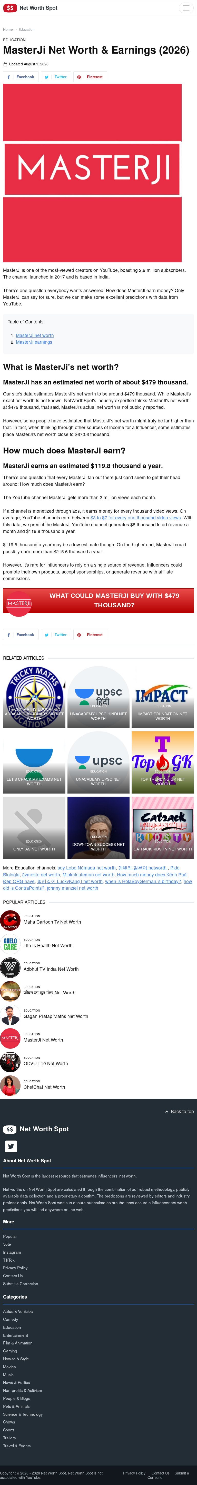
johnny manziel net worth (72, 888)
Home (8, 29)
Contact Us (13, 1275)
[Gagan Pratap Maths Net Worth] (10, 1014)
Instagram (12, 1252)
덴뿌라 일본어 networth (143, 867)
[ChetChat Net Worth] (10, 1085)
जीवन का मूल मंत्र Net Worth (49, 992)
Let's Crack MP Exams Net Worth (34, 781)
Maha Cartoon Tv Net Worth (52, 921)
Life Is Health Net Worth (48, 945)
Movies (9, 1366)
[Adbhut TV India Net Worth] (10, 967)
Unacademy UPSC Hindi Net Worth (98, 716)
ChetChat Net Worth (44, 1087)
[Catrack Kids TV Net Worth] (163, 828)
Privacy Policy (15, 1267)
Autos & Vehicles (18, 1311)
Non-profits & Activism (22, 1390)
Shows (9, 1421)
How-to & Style (16, 1358)
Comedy (10, 1319)
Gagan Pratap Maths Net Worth (56, 1016)
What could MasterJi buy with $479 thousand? (114, 600)
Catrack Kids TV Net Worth (163, 849)
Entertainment (15, 1335)
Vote (7, 1244)
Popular (10, 1236)
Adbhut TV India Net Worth (51, 969)
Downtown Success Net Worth (98, 846)
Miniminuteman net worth (88, 874)
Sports (9, 1429)
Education (26, 29)
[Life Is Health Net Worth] (10, 943)
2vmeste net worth (41, 874)
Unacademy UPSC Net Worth (98, 781)
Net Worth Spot (37, 8)
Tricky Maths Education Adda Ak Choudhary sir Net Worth (34, 714)
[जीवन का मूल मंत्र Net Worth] (10, 990)
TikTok (9, 1260)
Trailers (9, 1437)
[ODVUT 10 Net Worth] (10, 1061)
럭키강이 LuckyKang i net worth (70, 881)
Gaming (10, 1350)
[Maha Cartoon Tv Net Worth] (10, 919)
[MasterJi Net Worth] (10, 1037)
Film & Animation (18, 1342)
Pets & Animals (16, 1406)
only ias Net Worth (34, 849)
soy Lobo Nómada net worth (87, 867)
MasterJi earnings (34, 342)
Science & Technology (23, 1414)
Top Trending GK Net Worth (163, 781)
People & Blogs (16, 1398)
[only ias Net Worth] (34, 828)
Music (8, 1374)
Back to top (182, 1111)
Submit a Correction (20, 1283)
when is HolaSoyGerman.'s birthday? (143, 881)
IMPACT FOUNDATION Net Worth (162, 716)
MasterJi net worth (35, 335)
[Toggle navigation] (186, 8)
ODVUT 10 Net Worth (46, 1063)
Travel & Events (17, 1445)
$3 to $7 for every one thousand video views (136, 517)
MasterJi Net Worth (43, 1039)
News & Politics (16, 1382)
